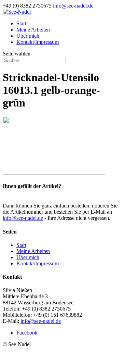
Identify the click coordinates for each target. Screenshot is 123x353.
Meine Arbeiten (33, 30)
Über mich (27, 36)
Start (21, 23)
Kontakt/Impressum (37, 42)
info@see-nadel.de (23, 218)
